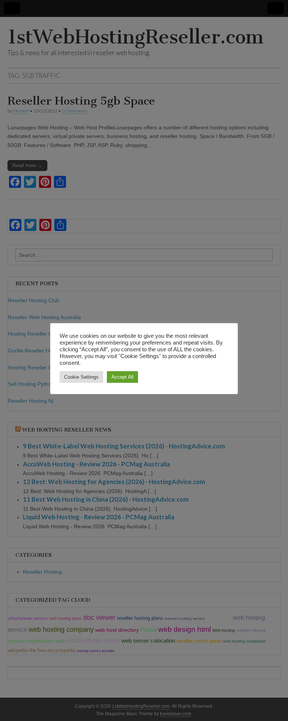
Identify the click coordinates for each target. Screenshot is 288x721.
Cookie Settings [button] (81, 377)
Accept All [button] (122, 377)
